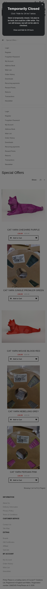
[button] (42, 5)
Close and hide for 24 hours (23, 30)
